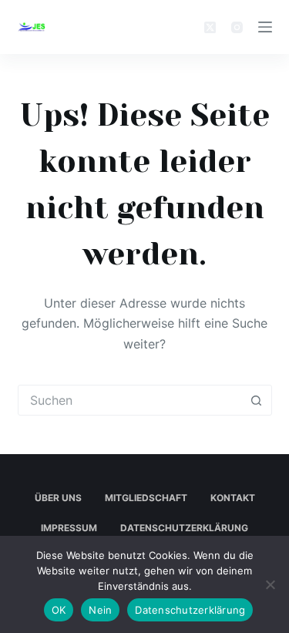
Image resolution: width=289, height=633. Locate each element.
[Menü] (265, 27)
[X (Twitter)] (210, 27)
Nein (100, 610)
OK (59, 610)
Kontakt (232, 497)
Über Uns (58, 497)
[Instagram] (237, 27)
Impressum (69, 528)
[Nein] (269, 584)
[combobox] (130, 400)
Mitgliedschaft (146, 497)
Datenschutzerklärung (184, 528)
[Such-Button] (256, 400)
